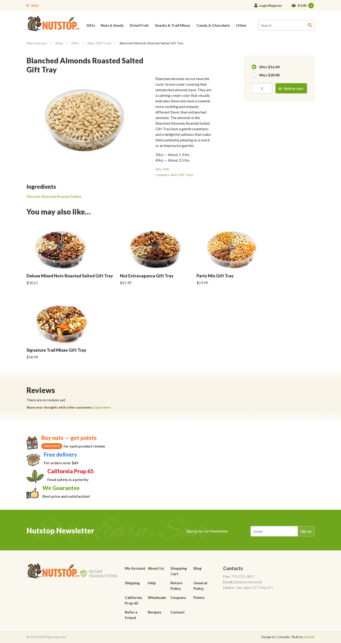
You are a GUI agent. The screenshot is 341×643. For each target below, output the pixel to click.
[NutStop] (52, 23)
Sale (35, 5)
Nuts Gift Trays (99, 43)
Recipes (154, 612)
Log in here (102, 407)
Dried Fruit (139, 25)
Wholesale (157, 597)
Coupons (178, 597)
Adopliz (309, 637)
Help (152, 583)
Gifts (90, 25)
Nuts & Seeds (112, 25)
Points (199, 597)
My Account (135, 568)
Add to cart (293, 88)
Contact (177, 612)
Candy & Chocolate (213, 25)
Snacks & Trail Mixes (172, 25)
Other (241, 25)
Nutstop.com (36, 43)
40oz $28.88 (269, 75)
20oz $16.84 (269, 67)
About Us (156, 568)
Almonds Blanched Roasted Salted (53, 196)
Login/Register (270, 5)
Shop (59, 43)
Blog (197, 568)
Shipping (132, 583)
